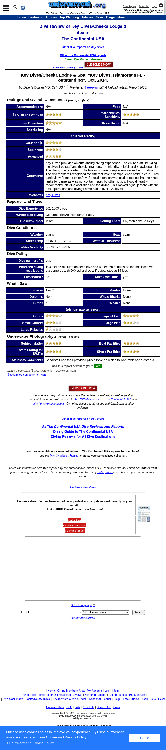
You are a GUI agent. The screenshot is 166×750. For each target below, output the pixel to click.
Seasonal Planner (100, 699)
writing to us (105, 472)
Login (154, 6)
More (121, 17)
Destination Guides (42, 17)
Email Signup (129, 6)
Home (21, 17)
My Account (94, 690)
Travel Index (29, 694)
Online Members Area (71, 690)
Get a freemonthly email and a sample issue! (74, 525)
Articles (87, 17)
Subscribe (144, 6)
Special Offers (55, 707)
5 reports (91, 87)
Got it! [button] (144, 738)
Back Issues (137, 694)
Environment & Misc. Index (70, 699)
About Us (88, 707)
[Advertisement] (83, 568)
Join (116, 690)
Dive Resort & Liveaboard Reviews (60, 694)
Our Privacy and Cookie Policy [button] (30, 743)
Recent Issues (118, 694)
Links (116, 707)
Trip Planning (69, 17)
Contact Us (104, 707)
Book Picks (148, 699)
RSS (69, 707)
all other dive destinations (49, 403)
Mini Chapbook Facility (64, 455)
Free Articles (131, 699)
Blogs (110, 17)
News (100, 17)
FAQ (77, 707)
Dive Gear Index (13, 699)
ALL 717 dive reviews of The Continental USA (102, 399)
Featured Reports (95, 694)
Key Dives (53, 195)
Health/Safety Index (37, 699)
